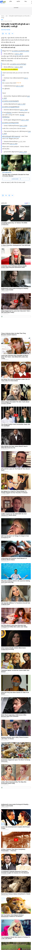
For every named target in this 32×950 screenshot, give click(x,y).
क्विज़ (26, 1)
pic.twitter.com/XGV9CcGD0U (20, 51)
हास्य (6, 16)
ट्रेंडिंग (10, 1)
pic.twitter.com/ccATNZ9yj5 (18, 64)
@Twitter (9, 112)
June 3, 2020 (19, 54)
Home (2, 16)
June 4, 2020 (13, 144)
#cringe (22, 115)
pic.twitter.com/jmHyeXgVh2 (10, 101)
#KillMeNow (5, 117)
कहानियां (18, 1)
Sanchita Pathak (5, 29)
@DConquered (16, 136)
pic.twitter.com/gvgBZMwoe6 (10, 107)
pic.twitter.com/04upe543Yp (10, 122)
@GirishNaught (6, 136)
